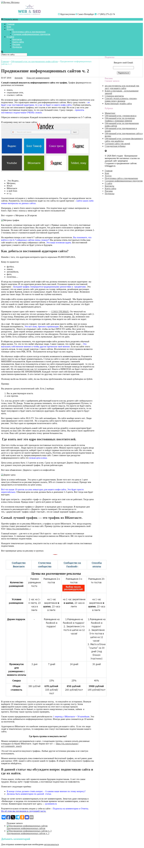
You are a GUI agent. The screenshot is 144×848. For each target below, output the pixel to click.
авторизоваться (51, 844)
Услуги (10, 29)
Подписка (17, 47)
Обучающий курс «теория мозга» (121, 115)
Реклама (16, 44)
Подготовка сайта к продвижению (29, 31)
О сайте (10, 37)
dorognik (19, 78)
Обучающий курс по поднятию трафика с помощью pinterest (120, 119)
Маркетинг (110, 113)
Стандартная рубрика (115, 146)
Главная (10, 24)
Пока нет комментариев (38, 78)
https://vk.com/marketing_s (19, 529)
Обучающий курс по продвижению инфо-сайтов (34, 61)
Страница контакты (114, 96)
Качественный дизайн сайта (118, 103)
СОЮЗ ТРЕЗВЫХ (60, 311)
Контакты (17, 39)
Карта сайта (18, 42)
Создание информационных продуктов (31, 34)
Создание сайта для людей (117, 143)
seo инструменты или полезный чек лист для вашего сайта (122, 87)
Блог (9, 26)
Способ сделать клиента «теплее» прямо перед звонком (121, 99)
